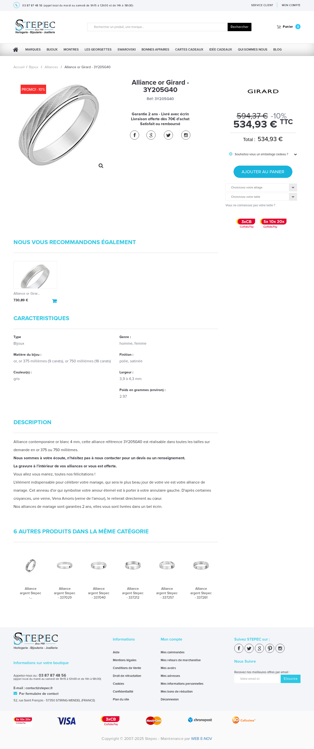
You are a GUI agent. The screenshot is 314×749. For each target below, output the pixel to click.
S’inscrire (291, 679)
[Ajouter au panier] (54, 301)
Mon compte (171, 639)
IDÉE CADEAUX (220, 50)
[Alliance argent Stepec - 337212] (133, 570)
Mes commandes (172, 652)
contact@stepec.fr (39, 688)
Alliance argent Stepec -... (30, 593)
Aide (116, 652)
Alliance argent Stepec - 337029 (64, 593)
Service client (262, 5)
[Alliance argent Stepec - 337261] (201, 570)
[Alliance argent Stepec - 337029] (65, 570)
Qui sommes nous (252, 50)
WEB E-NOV (201, 738)
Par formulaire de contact (38, 694)
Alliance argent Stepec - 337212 (133, 593)
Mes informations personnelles (182, 684)
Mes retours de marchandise (181, 660)
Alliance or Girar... (26, 293)
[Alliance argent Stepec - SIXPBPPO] (30, 570)
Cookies (118, 684)
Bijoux (52, 50)
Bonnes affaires (155, 50)
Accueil (19, 67)
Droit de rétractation (127, 676)
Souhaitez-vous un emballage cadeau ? (258, 154)
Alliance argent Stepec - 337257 (167, 593)
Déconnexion (170, 699)
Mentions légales (124, 660)
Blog (277, 50)
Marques (33, 50)
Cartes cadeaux (189, 50)
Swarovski (127, 50)
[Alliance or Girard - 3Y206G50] (35, 275)
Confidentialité (123, 692)
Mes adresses (170, 676)
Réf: (150, 98)
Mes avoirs (168, 668)
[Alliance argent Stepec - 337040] (99, 570)
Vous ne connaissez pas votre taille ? (250, 205)
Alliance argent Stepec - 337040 (98, 593)
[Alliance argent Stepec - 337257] (167, 570)
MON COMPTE (291, 5)
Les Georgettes (98, 50)
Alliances (51, 67)
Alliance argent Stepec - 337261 (201, 593)
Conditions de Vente (127, 668)
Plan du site (121, 699)
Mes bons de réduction (177, 692)
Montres (71, 50)
